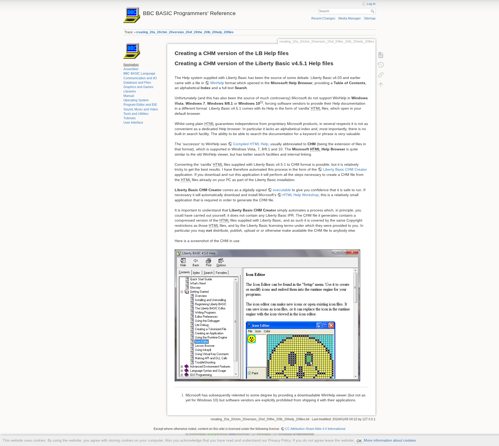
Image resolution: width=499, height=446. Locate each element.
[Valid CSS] (282, 435)
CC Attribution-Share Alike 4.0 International (315, 429)
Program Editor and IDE (140, 104)
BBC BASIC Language (139, 73)
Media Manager (349, 18)
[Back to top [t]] (381, 85)
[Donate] (217, 435)
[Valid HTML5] (260, 435)
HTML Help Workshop (301, 195)
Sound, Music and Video (140, 109)
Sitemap (370, 18)
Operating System (136, 100)
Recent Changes (323, 18)
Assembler (131, 69)
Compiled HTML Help (250, 144)
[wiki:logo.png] (131, 51)
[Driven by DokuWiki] (303, 435)
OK (359, 441)
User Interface (133, 122)
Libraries (129, 91)
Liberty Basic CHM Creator (345, 169)
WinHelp (217, 83)
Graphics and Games (138, 87)
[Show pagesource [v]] (381, 55)
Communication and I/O (140, 78)
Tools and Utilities (135, 114)
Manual (128, 96)
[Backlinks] (381, 75)
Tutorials (129, 118)
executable (282, 190)
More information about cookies (390, 440)
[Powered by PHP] (238, 435)
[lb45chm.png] (267, 315)
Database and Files (137, 82)
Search (373, 11)
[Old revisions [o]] (381, 65)
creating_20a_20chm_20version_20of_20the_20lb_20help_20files (185, 32)
